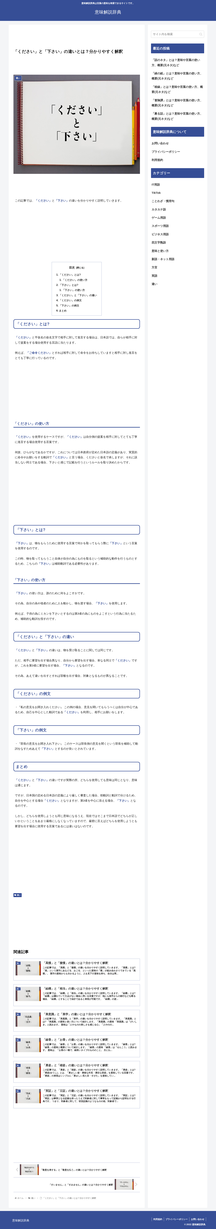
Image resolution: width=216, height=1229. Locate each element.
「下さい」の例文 (69, 305)
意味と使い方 (160, 250)
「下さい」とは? (68, 284)
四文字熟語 (159, 242)
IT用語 (156, 184)
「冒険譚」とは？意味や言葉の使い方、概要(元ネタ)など (177, 103)
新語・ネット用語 (163, 259)
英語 (154, 275)
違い (19, 895)
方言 (154, 267)
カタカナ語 (159, 209)
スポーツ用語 (160, 225)
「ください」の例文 (70, 300)
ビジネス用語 (160, 234)
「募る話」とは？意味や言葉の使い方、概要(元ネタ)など (177, 116)
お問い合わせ (160, 143)
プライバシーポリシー (166, 151)
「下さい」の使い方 (73, 290)
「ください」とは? (70, 274)
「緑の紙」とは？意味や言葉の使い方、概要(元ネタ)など (177, 76)
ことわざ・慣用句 (163, 201)
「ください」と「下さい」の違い (78, 295)
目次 (72, 267)
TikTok (156, 192)
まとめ (63, 310)
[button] (201, 34)
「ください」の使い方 (74, 279)
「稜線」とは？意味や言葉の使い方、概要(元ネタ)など (177, 89)
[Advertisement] (76, 38)
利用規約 (157, 160)
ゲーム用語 (159, 217)
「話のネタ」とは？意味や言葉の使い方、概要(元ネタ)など (176, 62)
